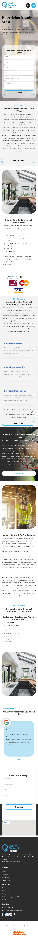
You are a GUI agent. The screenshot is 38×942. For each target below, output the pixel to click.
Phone (6, 789)
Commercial (5, 888)
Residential (5, 891)
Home (4, 871)
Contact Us (18, 423)
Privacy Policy (6, 880)
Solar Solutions (6, 900)
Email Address (8, 784)
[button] (33, 5)
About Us (5, 874)
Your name (7, 778)
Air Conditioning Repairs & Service (12, 897)
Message (7, 795)
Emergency (5, 894)
